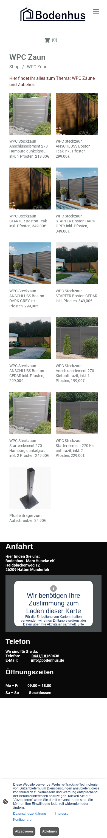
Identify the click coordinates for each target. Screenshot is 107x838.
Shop (14, 66)
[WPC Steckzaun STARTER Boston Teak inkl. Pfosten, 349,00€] (30, 189)
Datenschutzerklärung (29, 814)
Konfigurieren (23, 820)
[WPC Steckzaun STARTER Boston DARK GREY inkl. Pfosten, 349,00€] (77, 189)
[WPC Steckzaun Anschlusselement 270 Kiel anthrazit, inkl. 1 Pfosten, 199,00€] (77, 338)
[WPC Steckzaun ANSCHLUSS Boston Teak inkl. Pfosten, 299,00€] (77, 114)
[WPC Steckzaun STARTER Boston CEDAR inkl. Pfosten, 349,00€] (77, 263)
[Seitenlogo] (53, 16)
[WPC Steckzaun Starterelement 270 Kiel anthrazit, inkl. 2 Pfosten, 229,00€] (77, 413)
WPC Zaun (37, 66)
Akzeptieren (24, 831)
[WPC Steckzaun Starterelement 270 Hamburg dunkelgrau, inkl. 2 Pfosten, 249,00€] (30, 413)
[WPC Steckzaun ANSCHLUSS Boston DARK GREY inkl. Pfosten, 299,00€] (30, 263)
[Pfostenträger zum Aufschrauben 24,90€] (30, 488)
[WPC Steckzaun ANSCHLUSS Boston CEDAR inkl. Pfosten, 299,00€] (30, 338)
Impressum (63, 814)
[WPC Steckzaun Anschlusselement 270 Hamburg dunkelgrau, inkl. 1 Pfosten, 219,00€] (30, 114)
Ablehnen (49, 831)
